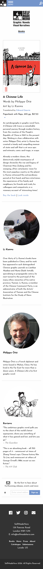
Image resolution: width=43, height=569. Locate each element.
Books (12, 541)
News (18, 541)
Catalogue (16, 544)
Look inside (23, 195)
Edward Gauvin (23, 110)
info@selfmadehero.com (22, 534)
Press (25, 541)
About (32, 541)
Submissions (27, 544)
